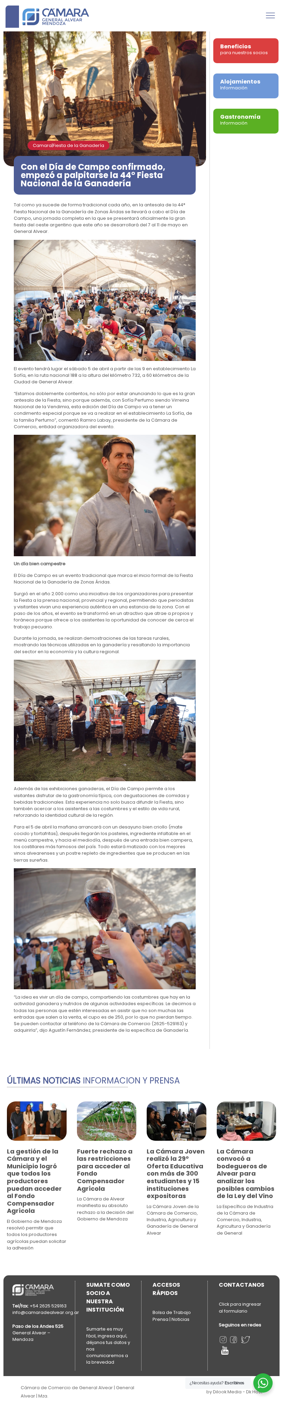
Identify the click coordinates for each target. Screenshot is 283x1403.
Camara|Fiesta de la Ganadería (68, 145)
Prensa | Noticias (171, 1319)
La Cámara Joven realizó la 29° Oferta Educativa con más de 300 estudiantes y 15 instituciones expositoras (176, 1173)
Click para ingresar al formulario (240, 1307)
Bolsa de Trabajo (172, 1312)
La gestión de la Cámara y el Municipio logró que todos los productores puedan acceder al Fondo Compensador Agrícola (34, 1181)
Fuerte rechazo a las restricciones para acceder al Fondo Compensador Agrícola (105, 1170)
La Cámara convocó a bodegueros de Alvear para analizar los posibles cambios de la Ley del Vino (245, 1173)
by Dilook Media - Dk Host (234, 1392)
